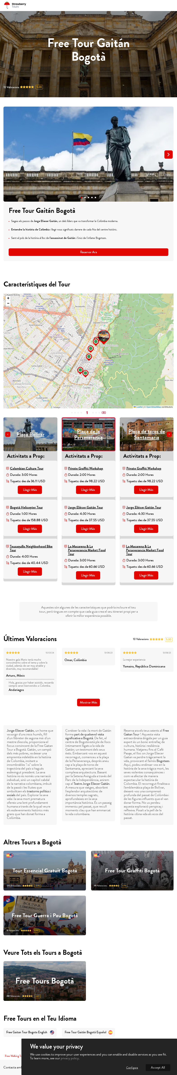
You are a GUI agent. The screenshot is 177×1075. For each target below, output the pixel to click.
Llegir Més (30, 489)
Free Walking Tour (14, 1056)
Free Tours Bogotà (44, 981)
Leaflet (139, 406)
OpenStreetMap (153, 406)
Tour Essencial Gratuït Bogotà (44, 871)
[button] (81, 197)
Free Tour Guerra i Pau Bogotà (45, 916)
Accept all (158, 1067)
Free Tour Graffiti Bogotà (132, 871)
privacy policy (70, 1058)
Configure (132, 1068)
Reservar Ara (88, 252)
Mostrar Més (88, 702)
